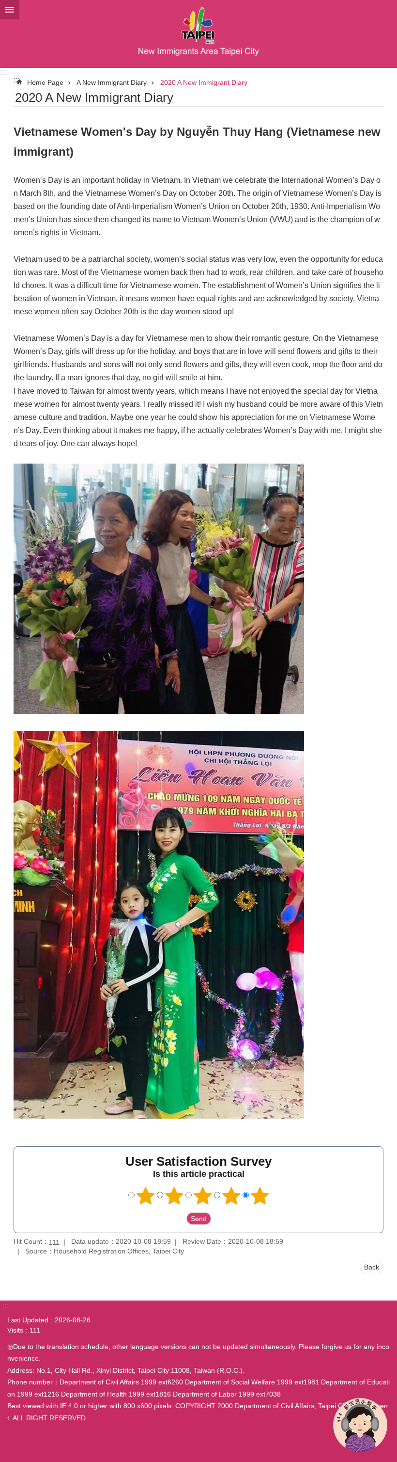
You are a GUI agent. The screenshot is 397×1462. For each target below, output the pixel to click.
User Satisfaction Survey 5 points (260, 1196)
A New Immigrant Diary (111, 82)
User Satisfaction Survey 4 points (231, 1196)
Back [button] (371, 1267)
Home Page (45, 82)
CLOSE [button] (9, 9)
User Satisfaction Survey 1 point (146, 1196)
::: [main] (16, 80)
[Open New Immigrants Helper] (360, 1425)
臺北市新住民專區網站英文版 (198, 34)
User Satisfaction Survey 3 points (203, 1196)
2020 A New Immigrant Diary (203, 82)
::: (3, 72)
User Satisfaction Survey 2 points (174, 1196)
